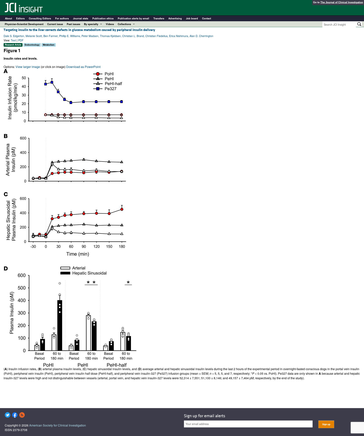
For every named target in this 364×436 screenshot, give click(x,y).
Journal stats (80, 18)
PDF (21, 40)
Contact (206, 18)
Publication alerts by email (133, 18)
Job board (192, 18)
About (8, 18)
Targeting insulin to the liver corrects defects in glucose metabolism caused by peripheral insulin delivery (79, 30)
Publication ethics (103, 18)
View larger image (28, 67)
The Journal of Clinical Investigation (341, 2)
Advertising (175, 18)
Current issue (55, 24)
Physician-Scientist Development (24, 24)
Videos (110, 24)
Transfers (158, 18)
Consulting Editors (40, 18)
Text (13, 40)
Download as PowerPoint (83, 67)
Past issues (73, 24)
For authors (62, 18)
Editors (20, 18)
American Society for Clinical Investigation (57, 425)
